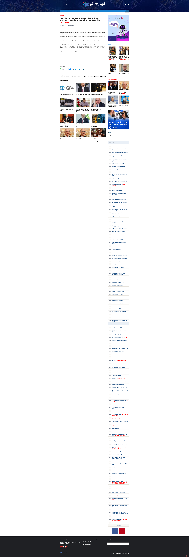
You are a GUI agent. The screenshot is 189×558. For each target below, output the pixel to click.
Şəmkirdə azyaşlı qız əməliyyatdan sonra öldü (119, 255)
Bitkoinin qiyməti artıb (115, 372)
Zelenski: (119, 361)
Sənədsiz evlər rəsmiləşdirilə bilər (119, 337)
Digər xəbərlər (119, 525)
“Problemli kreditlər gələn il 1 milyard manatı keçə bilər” (120, 422)
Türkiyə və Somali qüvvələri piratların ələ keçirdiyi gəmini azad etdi (120, 153)
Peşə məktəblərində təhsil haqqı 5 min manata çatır (119, 203)
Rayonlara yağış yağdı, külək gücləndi (118, 267)
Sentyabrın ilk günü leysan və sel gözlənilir (119, 216)
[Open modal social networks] (83, 69)
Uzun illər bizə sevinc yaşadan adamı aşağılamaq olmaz (120, 270)
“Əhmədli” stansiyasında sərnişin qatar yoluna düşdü (119, 388)
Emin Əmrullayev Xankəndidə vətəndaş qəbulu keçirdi (119, 404)
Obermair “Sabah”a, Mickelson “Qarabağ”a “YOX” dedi (120, 495)
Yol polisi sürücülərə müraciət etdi (117, 303)
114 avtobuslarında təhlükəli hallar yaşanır (119, 425)
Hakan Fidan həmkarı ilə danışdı (118, 190)
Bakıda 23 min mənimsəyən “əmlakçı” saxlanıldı (119, 340)
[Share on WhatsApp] (62, 69)
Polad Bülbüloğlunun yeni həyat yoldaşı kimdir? (123, 92)
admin (65, 25)
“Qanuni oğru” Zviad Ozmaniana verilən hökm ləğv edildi (120, 149)
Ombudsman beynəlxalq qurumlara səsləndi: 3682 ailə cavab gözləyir (119, 246)
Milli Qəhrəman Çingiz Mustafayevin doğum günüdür (119, 243)
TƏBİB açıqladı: (119, 448)
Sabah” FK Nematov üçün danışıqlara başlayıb (119, 499)
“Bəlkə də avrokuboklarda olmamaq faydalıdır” (120, 482)
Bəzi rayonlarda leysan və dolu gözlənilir (118, 492)
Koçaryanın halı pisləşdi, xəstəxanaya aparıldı (112, 106)
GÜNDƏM (61, 15)
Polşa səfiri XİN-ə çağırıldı (116, 394)
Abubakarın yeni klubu (115, 234)
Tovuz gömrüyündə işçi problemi (119, 470)
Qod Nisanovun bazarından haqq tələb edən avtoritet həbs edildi (112, 76)
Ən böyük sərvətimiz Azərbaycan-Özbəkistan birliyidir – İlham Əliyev (119, 264)
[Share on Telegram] (80, 69)
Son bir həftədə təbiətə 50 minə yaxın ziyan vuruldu (119, 408)
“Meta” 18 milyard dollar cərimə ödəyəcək (118, 187)
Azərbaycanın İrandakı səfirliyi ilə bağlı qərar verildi (119, 431)
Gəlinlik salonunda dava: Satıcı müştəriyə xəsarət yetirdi (120, 252)
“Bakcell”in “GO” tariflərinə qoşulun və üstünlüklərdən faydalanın (118, 489)
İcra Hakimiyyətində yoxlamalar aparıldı (118, 367)
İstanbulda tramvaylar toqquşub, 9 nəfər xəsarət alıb (120, 331)
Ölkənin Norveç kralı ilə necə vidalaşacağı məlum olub (120, 506)
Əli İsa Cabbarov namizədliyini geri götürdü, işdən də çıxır (120, 464)
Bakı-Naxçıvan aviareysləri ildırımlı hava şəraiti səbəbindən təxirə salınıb (119, 213)
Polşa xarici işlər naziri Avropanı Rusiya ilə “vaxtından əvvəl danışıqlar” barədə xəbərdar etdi (120, 513)
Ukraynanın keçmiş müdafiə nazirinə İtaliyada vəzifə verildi (119, 321)
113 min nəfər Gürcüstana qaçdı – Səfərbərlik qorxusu (119, 452)
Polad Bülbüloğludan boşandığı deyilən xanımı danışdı (124, 58)
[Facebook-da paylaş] (66, 69)
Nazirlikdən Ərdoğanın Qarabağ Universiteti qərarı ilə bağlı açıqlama (119, 364)
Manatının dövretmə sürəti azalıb (117, 294)
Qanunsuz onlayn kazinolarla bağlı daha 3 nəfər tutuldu (119, 435)
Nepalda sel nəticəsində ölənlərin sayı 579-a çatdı (120, 348)
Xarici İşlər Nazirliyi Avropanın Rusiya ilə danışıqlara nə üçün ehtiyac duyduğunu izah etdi (120, 509)
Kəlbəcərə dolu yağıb (115, 428)
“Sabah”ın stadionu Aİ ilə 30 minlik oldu (118, 231)
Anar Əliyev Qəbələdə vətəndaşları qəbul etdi (120, 401)
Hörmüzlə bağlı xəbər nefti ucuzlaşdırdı (118, 314)
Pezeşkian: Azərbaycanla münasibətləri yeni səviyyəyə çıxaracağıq (119, 226)
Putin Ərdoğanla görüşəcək (116, 375)
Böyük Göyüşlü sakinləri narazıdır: (119, 520)
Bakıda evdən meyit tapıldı (116, 169)
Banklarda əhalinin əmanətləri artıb (117, 239)
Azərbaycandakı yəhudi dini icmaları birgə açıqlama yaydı (119, 194)
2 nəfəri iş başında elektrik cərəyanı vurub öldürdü (120, 476)
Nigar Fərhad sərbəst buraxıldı (117, 454)
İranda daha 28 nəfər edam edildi (117, 171)
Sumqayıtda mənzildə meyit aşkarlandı (118, 384)
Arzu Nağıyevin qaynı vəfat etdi (117, 196)
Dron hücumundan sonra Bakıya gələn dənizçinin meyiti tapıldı (120, 516)
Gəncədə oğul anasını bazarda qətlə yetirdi (119, 473)
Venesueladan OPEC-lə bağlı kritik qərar (118, 478)
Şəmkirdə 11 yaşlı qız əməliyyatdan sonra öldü (119, 343)
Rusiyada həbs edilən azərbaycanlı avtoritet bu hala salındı (112, 59)
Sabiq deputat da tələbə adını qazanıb (118, 522)
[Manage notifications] (186, 556)
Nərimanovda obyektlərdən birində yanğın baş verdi (119, 156)
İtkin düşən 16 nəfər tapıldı (116, 279)
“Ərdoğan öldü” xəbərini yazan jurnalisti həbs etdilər (119, 175)
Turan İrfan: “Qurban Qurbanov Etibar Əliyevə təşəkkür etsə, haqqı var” (82, 110)
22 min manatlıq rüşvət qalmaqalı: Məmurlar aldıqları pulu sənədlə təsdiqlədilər (119, 274)
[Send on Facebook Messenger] (71, 69)
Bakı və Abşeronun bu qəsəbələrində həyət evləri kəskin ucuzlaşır (120, 210)
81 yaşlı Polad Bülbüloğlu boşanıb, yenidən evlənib (124, 74)
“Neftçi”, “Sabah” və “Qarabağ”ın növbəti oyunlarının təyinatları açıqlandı (118, 458)
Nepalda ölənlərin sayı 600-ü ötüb (117, 308)
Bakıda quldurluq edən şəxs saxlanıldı (118, 282)
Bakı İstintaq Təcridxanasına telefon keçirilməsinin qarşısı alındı (120, 397)
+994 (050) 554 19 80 (88, 541)
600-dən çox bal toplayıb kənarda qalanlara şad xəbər (120, 391)
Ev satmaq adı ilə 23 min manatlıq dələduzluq (119, 381)
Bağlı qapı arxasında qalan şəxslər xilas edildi (119, 258)
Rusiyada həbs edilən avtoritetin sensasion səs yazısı (119, 288)
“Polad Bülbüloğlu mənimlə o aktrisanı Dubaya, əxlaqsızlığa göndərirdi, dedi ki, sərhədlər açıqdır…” (119, 160)
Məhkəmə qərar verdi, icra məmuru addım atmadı (120, 411)
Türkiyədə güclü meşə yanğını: (119, 334)
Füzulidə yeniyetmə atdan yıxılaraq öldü (118, 285)
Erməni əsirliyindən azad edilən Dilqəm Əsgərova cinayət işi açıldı (120, 222)
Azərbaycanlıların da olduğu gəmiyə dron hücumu (120, 328)
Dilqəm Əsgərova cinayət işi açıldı (117, 300)
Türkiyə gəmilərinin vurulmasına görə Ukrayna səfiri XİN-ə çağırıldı (119, 206)
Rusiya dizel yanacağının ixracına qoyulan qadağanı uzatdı (119, 178)
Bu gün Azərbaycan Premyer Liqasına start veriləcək (119, 317)
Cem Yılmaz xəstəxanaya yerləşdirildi (118, 163)
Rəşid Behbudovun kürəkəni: (120, 415)
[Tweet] (76, 69)
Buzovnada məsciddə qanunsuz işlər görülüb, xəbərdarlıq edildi (119, 502)
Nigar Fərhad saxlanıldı (124, 105)
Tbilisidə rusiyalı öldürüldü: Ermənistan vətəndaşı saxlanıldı (120, 297)
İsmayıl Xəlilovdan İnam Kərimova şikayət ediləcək (112, 92)
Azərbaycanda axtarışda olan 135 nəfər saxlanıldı (120, 228)
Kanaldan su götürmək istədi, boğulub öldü (119, 311)
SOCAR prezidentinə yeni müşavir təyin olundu (119, 467)
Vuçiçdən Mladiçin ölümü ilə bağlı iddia (118, 166)
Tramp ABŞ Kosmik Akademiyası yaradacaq (119, 345)
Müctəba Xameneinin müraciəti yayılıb (118, 351)
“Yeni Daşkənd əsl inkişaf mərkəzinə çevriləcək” (120, 357)
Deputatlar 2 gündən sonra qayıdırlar (118, 291)
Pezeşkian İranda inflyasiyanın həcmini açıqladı (119, 181)
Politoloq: (120, 418)
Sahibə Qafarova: (119, 379)
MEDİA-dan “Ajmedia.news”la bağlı (66, 94)
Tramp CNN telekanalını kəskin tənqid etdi (119, 199)
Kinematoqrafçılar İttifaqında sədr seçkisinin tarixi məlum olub (120, 445)
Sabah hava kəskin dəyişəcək (117, 249)
